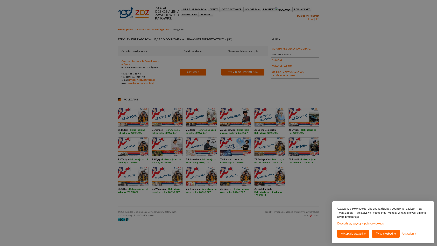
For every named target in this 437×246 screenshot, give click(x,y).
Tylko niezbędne (386, 233)
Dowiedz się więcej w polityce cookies (360, 223)
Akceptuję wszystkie (353, 233)
